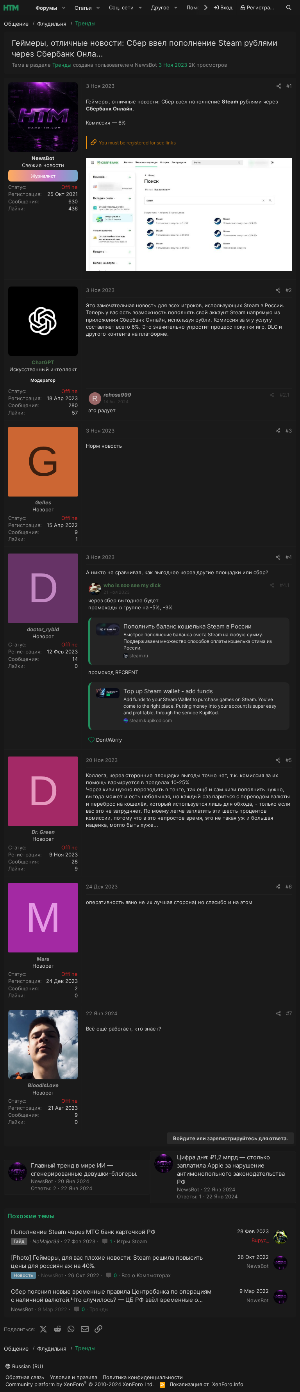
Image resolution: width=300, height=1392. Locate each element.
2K (192, 65)
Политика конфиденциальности (143, 1377)
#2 (289, 290)
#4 (289, 557)
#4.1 (284, 585)
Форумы (46, 8)
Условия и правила (73, 1377)
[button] (64, 7)
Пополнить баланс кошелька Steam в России (187, 626)
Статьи (83, 8)
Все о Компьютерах (146, 1275)
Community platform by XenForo (79, 1384)
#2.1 (284, 395)
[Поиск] (289, 7)
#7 (289, 1013)
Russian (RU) (27, 1366)
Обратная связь (24, 1377)
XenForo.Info (227, 1384)
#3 (289, 430)
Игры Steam (132, 1241)
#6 (289, 886)
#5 (289, 760)
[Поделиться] (279, 86)
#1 (289, 86)
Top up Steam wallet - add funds (168, 691)
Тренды (61, 65)
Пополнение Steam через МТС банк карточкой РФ (83, 1231)
